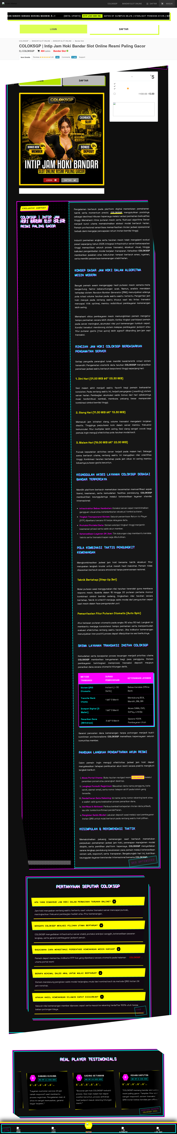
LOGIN (53, 29)
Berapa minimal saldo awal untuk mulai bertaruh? (66, 973)
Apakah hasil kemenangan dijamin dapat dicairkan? (66, 997)
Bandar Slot (79, 41)
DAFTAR (123, 29)
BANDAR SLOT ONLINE (41, 41)
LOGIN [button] (49, 180)
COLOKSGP (23, 41)
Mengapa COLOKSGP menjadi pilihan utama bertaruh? (66, 925)
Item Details (25, 57)
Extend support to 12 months (135, 93)
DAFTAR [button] (67, 180)
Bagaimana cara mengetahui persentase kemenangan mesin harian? (75, 949)
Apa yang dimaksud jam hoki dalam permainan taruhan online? (72, 901)
